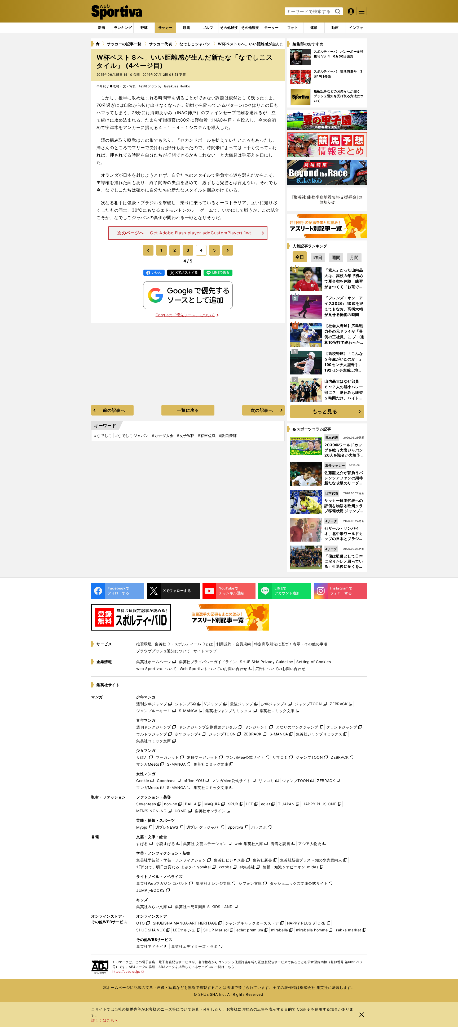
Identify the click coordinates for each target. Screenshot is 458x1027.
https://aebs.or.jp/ (128, 972)
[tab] (144, 28)
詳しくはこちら (104, 1020)
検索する (337, 11)
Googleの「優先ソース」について (185, 314)
